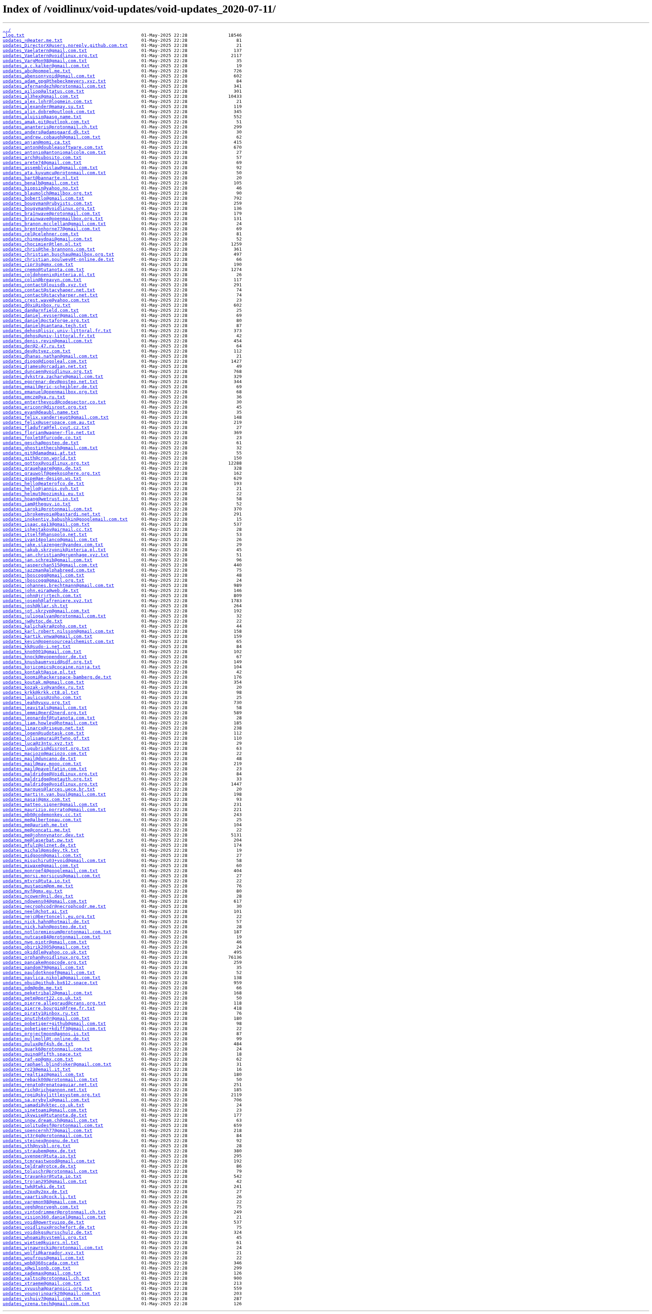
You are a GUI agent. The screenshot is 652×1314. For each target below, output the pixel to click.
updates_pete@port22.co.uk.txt (42, 998)
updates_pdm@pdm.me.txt (32, 987)
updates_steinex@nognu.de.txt (41, 1140)
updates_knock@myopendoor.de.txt (45, 656)
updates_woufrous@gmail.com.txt (43, 1257)
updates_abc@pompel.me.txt (37, 70)
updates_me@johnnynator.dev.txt (43, 835)
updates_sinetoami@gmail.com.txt (45, 1110)
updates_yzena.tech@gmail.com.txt (46, 1303)
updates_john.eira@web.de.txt (41, 590)
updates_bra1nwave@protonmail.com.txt (52, 213)
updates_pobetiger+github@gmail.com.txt (54, 1023)
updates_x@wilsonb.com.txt (37, 1268)
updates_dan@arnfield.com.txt (41, 310)
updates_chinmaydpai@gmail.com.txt (47, 238)
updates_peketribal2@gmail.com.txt (47, 992)
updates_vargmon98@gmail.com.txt (45, 1201)
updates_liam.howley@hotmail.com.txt (50, 722)
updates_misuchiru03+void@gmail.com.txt (54, 860)
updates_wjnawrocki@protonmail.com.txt (53, 1247)
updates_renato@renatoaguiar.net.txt (50, 1084)
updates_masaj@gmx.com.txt (37, 799)
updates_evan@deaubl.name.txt (41, 412)
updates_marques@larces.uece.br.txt (49, 789)
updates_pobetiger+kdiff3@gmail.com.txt (54, 1028)
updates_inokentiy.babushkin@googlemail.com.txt (65, 519)
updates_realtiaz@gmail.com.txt (43, 1074)
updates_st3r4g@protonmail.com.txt (47, 1135)
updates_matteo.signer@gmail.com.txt (50, 804)
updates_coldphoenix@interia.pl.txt (49, 274)
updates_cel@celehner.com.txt (41, 233)
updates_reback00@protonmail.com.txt (50, 1079)
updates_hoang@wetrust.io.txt (41, 498)
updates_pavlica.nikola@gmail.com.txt (52, 977)
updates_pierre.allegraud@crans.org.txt (54, 1003)
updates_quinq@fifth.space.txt (42, 1054)
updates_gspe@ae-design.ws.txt (42, 478)
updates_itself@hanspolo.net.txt (45, 534)
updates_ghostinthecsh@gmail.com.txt (50, 447)
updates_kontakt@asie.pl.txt (39, 671)
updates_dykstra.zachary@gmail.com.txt (53, 376)
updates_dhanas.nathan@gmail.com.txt (50, 356)
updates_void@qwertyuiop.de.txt (43, 1222)
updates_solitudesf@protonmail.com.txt (53, 1125)
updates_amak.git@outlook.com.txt (46, 121)
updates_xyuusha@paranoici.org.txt (47, 1288)
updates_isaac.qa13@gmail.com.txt (46, 524)
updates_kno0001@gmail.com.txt (42, 651)
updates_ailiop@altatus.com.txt (43, 91)
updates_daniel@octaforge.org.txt (46, 320)
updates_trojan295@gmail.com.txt (45, 1181)
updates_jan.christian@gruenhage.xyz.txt (56, 554)
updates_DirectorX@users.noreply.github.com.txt (65, 45)
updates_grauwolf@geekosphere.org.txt (52, 473)
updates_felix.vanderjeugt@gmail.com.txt (56, 417)
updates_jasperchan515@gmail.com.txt (50, 565)
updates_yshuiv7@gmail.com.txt (42, 1298)
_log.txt (13, 35)
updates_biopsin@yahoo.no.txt (41, 188)
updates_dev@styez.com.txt (37, 351)
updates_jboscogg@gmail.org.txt (43, 580)
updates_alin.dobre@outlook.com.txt (49, 111)
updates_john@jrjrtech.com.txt (42, 595)
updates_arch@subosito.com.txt (42, 157)
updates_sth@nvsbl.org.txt (37, 1145)
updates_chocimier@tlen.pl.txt (42, 244)
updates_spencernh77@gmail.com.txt (47, 1130)
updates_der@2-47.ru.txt (34, 345)
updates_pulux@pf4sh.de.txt (38, 1043)
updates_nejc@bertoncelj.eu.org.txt (49, 916)
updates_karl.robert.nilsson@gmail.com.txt (58, 631)
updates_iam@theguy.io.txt (37, 503)
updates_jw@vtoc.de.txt (32, 621)
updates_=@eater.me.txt (32, 40)
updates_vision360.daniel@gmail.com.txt (54, 1217)
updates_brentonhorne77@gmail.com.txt (52, 228)
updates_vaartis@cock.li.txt (39, 1196)
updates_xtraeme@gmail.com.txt (42, 1283)
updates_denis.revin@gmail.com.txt (47, 340)
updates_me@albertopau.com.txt (42, 819)
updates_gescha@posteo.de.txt (41, 442)
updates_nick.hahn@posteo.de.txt (45, 926)
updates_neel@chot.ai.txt (35, 911)
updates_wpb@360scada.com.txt (41, 1262)
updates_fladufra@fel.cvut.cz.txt (46, 427)
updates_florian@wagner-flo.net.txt (49, 432)
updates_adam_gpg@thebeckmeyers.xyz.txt (54, 81)
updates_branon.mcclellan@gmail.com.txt (54, 223)
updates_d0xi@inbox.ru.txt (37, 305)
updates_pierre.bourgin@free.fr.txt (49, 1008)
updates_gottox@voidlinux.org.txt (46, 463)
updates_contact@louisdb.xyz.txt (45, 284)
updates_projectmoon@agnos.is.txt (46, 1033)
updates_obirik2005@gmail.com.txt (46, 947)
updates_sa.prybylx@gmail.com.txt (46, 1099)
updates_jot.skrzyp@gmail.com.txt (46, 610)
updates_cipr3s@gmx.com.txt (38, 264)
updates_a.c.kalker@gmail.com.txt (46, 65)
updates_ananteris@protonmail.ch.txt (50, 126)
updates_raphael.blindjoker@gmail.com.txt (57, 1064)
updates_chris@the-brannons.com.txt (49, 249)
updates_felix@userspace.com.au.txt (49, 422)
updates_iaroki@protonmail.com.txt (47, 508)
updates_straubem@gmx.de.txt (39, 1150)
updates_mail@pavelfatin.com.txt (45, 768)
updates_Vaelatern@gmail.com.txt (45, 50)
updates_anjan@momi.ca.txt (37, 142)
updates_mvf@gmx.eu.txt (32, 891)
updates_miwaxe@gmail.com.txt (41, 865)
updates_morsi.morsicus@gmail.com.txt (52, 875)
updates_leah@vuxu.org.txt (37, 702)
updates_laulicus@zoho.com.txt (42, 697)
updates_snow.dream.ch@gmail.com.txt (50, 1120)
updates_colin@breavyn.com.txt (42, 279)
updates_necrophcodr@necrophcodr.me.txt (54, 906)
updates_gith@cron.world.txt (39, 458)
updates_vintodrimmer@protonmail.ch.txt (54, 1211)
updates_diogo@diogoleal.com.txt (45, 361)
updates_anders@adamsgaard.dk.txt (46, 131)
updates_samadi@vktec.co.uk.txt (43, 1105)
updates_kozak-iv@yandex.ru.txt (43, 687)
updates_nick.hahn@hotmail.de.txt (46, 921)
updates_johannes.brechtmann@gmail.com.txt (58, 585)
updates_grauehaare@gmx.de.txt (42, 468)
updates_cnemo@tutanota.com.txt (43, 269)
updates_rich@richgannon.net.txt (45, 1089)
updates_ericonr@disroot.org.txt (45, 407)
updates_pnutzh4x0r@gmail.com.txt (46, 1018)
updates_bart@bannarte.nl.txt (41, 177)
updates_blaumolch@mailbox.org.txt (47, 193)
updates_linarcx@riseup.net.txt (43, 728)
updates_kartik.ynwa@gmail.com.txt (47, 636)
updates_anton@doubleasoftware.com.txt (53, 147)
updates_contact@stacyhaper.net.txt (49, 289)
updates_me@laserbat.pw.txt (38, 840)
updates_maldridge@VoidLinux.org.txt (50, 773)
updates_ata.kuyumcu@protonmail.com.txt (54, 172)
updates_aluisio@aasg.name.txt (42, 116)
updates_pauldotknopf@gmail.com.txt (49, 972)
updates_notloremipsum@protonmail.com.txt (57, 931)
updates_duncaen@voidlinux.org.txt (47, 371)
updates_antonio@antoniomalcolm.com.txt (54, 152)
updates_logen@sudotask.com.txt (43, 733)
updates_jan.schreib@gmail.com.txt (47, 559)
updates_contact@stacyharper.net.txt (50, 295)
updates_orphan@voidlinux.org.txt (46, 957)
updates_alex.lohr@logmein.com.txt (47, 101)
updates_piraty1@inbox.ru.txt (41, 1013)
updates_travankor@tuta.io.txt (42, 1176)
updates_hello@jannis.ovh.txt (41, 488)
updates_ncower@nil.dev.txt (38, 896)
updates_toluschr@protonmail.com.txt (50, 1171)
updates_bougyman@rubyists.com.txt (47, 203)
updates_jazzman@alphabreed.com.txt (49, 570)
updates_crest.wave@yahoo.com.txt (46, 300)
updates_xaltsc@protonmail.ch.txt (46, 1278)
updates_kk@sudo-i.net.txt (37, 646)
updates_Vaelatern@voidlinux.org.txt (50, 55)
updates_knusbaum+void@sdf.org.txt (47, 661)
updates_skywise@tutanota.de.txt (45, 1115)
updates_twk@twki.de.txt (34, 1186)
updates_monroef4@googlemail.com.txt (50, 870)
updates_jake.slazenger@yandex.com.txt (53, 544)
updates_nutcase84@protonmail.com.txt (52, 936)
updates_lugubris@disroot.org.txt (46, 748)
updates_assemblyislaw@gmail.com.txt (50, 167)
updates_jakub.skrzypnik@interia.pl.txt (54, 549)
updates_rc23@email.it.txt (37, 1069)
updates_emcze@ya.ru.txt (34, 396)
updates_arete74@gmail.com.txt (42, 162)
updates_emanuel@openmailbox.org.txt (50, 391)
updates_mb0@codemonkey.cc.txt (42, 814)
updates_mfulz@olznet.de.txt (39, 845)
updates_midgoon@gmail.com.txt (42, 855)
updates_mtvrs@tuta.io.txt (37, 880)
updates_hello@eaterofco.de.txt (43, 483)
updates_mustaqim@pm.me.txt (38, 885)
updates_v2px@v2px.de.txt (35, 1191)
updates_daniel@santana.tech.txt (45, 325)
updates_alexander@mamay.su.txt (43, 106)
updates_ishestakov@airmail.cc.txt (47, 529)
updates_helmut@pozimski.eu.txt (43, 493)
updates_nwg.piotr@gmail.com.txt (45, 941)
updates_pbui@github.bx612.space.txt (50, 982)
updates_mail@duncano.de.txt (39, 758)
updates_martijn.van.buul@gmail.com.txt (54, 794)
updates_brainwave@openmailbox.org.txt (53, 218)
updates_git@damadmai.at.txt (39, 452)
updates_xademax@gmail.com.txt (42, 1273)
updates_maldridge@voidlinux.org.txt (50, 784)
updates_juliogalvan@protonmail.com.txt (54, 615)
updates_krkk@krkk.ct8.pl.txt (41, 692)
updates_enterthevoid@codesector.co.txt (54, 401)
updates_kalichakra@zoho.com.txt (45, 626)
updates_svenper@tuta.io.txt (39, 1155)
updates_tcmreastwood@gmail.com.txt (49, 1161)
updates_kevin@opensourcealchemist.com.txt (58, 641)
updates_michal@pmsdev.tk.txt (41, 850)
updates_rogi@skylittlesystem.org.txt (52, 1094)
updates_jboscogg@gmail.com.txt (43, 575)
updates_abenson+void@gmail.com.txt (49, 75)
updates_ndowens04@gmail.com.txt (45, 901)
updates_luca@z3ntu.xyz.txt (38, 743)
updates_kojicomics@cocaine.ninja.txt (52, 666)
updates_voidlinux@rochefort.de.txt (49, 1227)
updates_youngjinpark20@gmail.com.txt (52, 1293)
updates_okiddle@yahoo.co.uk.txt (45, 952)
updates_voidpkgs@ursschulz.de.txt (47, 1232)
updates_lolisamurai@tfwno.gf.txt (46, 738)
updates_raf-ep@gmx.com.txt (38, 1059)
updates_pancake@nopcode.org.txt (45, 962)
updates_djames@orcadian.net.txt (45, 366)
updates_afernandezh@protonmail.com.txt (54, 86)
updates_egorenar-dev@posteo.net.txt (50, 381)
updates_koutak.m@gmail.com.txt (43, 682)
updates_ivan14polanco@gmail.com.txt (50, 539)
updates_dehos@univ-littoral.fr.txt (49, 335)
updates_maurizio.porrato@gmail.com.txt (54, 809)
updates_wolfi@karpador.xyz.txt (43, 1252)
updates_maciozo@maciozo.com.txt (45, 753)
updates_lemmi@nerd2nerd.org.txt (45, 712)
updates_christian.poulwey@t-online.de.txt (58, 259)
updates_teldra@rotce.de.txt (39, 1166)
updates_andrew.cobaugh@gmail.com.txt (52, 137)
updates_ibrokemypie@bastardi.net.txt (52, 514)
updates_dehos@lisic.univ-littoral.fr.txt (57, 330)
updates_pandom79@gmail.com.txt (43, 967)
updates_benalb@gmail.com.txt (41, 182)
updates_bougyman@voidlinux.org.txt (49, 208)
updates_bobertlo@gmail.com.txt (43, 198)
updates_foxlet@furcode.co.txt (42, 437)
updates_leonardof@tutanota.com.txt (49, 717)
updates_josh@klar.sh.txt (35, 605)
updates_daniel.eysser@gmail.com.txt (50, 315)
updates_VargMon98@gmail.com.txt (45, 60)
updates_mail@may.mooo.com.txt (42, 763)
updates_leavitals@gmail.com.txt (45, 707)
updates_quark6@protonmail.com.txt (47, 1048)
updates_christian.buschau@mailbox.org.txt (58, 254)
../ (7, 30)
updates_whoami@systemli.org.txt (45, 1237)
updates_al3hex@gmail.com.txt (41, 96)
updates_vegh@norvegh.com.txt (41, 1206)
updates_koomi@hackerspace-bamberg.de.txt (57, 677)
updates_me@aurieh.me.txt (35, 824)
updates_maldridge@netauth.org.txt (47, 778)
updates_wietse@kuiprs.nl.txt (41, 1242)
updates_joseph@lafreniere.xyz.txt (47, 600)
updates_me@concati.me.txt (37, 829)
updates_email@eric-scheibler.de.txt (50, 386)
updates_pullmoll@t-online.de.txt (46, 1038)
